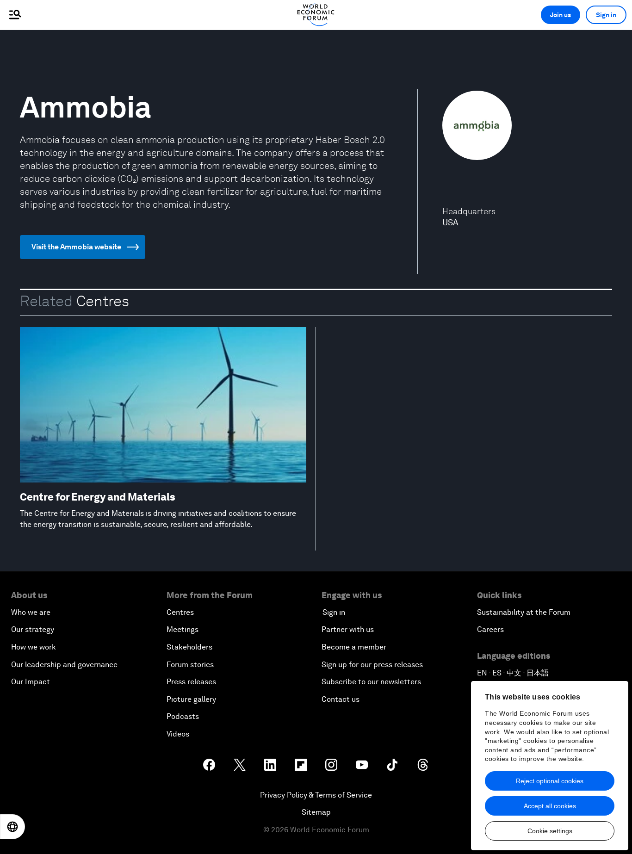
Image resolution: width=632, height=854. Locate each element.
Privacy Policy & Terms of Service (316, 795)
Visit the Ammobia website (76, 246)
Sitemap (316, 812)
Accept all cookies (550, 806)
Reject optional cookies (549, 781)
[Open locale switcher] (12, 827)
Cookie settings (549, 831)
